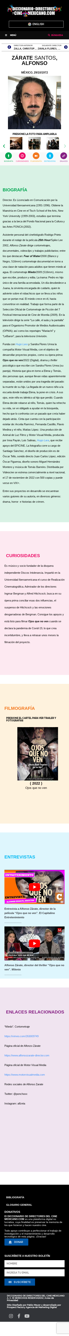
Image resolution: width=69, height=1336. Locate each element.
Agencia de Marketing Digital (41, 1307)
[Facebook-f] (19, 1316)
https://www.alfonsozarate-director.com (26, 1055)
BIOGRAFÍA (8, 161)
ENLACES (64, 161)
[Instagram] (11, 1316)
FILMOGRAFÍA (36, 161)
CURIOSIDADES (22, 161)
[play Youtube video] (34, 887)
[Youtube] (27, 1316)
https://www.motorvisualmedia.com (24, 1074)
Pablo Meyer (34, 1305)
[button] (11, 35)
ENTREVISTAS (50, 161)
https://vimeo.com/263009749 (21, 1036)
